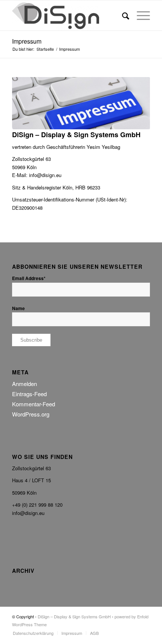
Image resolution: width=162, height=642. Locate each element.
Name (18, 308)
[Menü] (139, 15)
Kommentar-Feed (33, 404)
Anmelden (24, 384)
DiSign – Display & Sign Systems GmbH (74, 616)
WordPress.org (30, 414)
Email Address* (29, 278)
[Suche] (122, 15)
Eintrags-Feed (29, 394)
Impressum (26, 41)
